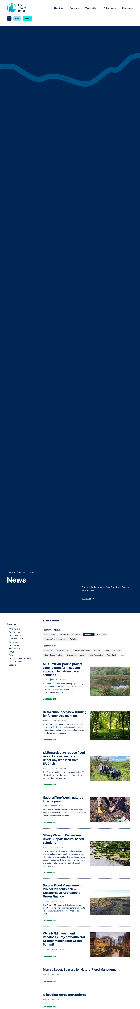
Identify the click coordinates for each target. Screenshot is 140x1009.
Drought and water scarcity (70, 635)
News (11, 652)
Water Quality (112, 655)
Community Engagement (81, 650)
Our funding (14, 632)
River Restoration (96, 655)
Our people (14, 645)
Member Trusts (16, 639)
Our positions (15, 635)
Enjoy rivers (110, 8)
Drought (97, 650)
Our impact (14, 642)
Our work (74, 8)
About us (58, 8)
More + (123, 655)
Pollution (73, 639)
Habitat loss (101, 635)
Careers (12, 665)
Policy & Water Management (55, 639)
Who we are (14, 629)
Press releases (15, 661)
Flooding (88, 635)
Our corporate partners (20, 658)
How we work (15, 648)
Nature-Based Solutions (53, 655)
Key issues (127, 8)
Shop (17, 18)
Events (12, 655)
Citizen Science (62, 650)
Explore (86, 598)
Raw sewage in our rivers (76, 655)
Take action (91, 8)
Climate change (50, 635)
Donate (27, 18)
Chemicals (48, 650)
